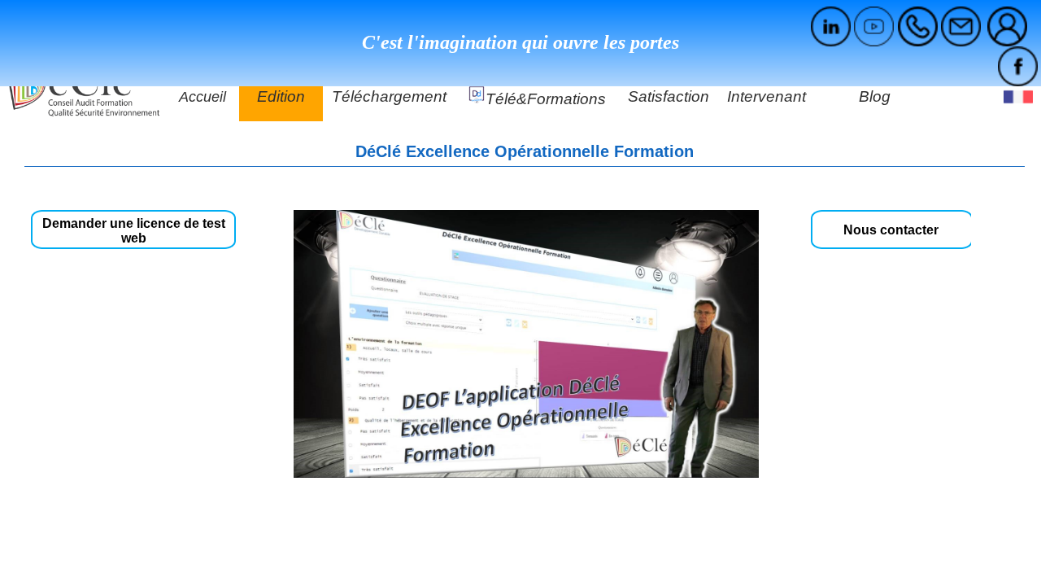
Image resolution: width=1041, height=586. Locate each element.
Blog (875, 96)
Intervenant (766, 96)
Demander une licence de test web (133, 230)
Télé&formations (546, 98)
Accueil (202, 97)
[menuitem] (1007, 26)
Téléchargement (389, 96)
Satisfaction (668, 96)
